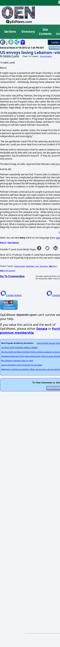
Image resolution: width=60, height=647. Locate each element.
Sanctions (44, 266)
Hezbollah (30, 266)
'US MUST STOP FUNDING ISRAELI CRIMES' (19, 347)
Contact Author (14, 295)
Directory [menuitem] (28, 31)
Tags (53, 266)
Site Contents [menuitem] (45, 32)
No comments (46, 56)
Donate (41, 329)
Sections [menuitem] (10, 31)
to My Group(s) (7, 270)
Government (19, 266)
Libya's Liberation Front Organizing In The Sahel (21, 365)
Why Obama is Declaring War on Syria (17, 360)
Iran (37, 266)
